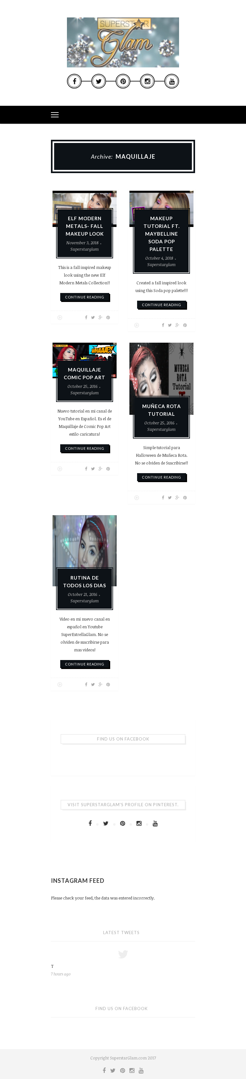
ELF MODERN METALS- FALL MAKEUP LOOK (85, 226)
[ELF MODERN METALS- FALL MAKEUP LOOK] (85, 209)
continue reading (84, 297)
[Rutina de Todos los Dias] (85, 550)
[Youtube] (171, 81)
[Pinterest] (123, 81)
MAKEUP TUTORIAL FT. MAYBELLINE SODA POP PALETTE (162, 233)
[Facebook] (74, 81)
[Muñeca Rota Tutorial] (161, 379)
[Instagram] (147, 81)
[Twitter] (98, 81)
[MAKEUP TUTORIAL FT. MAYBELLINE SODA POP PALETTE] (161, 209)
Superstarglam (84, 249)
